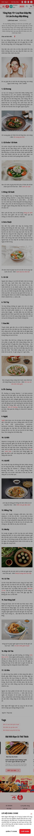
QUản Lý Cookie (11, 831)
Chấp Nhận (25, 831)
